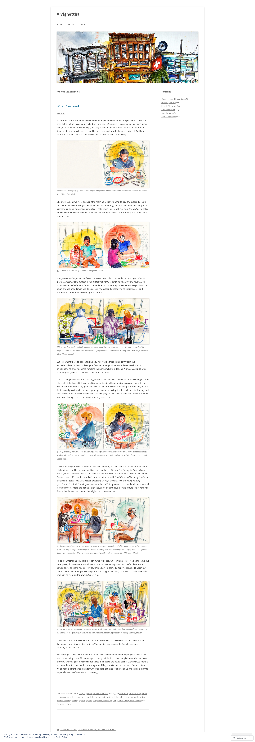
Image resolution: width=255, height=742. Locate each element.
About (71, 24)
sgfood (89, 700)
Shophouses (167, 113)
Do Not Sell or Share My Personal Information (97, 729)
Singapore (97, 700)
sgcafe (82, 700)
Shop (82, 24)
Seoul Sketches (168, 109)
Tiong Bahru (118, 700)
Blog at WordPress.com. (67, 729)
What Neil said (68, 106)
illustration (96, 697)
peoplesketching (137, 697)
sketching (107, 700)
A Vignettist (68, 14)
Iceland (87, 697)
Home (59, 24)
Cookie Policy (61, 737)
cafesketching (135, 693)
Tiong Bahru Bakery (133, 700)
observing (124, 697)
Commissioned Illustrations (173, 99)
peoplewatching (64, 700)
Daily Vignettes (85, 693)
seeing (75, 700)
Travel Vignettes (168, 116)
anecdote (123, 693)
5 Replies (61, 113)
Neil (103, 697)
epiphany (79, 697)
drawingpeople (67, 697)
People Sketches (100, 693)
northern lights (112, 697)
